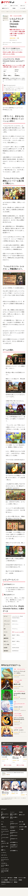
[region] (14, 754)
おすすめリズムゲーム (14, 847)
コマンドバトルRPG (17, 713)
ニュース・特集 (22, 824)
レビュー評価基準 (4, 879)
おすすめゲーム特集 (23, 826)
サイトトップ (3, 877)
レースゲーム (3, 852)
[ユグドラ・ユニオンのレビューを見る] (7, 731)
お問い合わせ (9, 877)
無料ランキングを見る (7, 765)
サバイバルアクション (21, 691)
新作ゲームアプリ (10, 11)
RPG (14, 11)
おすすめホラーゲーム (14, 839)
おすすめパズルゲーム (14, 836)
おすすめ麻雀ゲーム (14, 850)
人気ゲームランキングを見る (8, 54)
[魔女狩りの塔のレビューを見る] (7, 684)
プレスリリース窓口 (22, 877)
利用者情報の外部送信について (7, 882)
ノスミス (5, 44)
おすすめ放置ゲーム (14, 844)
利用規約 (20, 879)
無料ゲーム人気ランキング (14, 815)
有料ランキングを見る (20, 765)
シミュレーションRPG (17, 15)
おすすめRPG (12, 830)
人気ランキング (22, 5)
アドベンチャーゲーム (21, 669)
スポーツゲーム (4, 855)
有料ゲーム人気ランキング (14, 818)
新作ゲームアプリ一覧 (14, 5)
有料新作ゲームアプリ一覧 (5, 818)
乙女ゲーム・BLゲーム (4, 847)
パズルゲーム (3, 826)
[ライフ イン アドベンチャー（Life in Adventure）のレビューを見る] (7, 673)
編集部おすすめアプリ (5, 8)
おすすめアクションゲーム (14, 833)
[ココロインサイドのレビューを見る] (7, 706)
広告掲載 (15, 877)
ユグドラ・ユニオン (19, 730)
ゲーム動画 (21, 829)
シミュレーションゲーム (5, 832)
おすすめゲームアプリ (14, 824)
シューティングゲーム (5, 838)
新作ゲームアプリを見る (17, 52)
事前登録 (14, 8)
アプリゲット (3, 11)
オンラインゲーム (4, 857)
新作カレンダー (22, 814)
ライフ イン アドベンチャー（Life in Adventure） (19, 673)
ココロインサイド (18, 707)
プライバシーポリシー (13, 879)
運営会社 (15, 882)
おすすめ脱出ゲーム (14, 842)
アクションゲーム (4, 829)
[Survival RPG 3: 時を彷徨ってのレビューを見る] (7, 695)
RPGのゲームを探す (7, 52)
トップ (5, 5)
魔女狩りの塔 (17, 684)
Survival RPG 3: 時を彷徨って (19, 694)
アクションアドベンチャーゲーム (19, 704)
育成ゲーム (3, 841)
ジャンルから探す (22, 8)
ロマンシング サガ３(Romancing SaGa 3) (19, 718)
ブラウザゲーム (4, 863)
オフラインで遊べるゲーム (5, 866)
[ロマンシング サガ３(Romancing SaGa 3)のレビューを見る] (7, 719)
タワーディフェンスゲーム (5, 860)
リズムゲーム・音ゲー (5, 844)
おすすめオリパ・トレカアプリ (14, 827)
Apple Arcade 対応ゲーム (4, 871)
